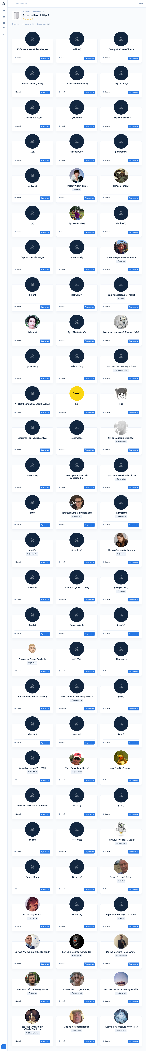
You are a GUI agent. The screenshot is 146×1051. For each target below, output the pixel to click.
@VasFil (122, 298)
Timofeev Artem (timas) (76, 186)
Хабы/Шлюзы (38, 12)
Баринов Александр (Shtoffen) (121, 914)
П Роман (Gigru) (121, 186)
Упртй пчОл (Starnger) (121, 768)
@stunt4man (77, 772)
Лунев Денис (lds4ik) (32, 83)
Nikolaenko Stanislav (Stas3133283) (32, 403)
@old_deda (77, 1030)
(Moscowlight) (77, 625)
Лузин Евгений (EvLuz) (121, 877)
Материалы (28, 24)
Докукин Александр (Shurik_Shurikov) (32, 1028)
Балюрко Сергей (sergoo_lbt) (76, 952)
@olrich (121, 918)
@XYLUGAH (33, 772)
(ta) (32, 223)
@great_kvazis (122, 843)
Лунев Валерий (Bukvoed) (121, 438)
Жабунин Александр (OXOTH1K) (121, 1026)
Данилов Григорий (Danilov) (32, 438)
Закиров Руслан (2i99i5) (77, 587)
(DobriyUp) (77, 877)
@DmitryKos (122, 516)
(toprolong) (76, 550)
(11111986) (77, 839)
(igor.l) (121, 734)
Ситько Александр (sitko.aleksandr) (32, 952)
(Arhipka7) (121, 223)
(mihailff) (32, 587)
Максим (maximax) (121, 117)
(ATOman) (77, 117)
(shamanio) (32, 366)
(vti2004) (76, 659)
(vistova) (77, 805)
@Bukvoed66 (121, 441)
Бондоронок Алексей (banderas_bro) (77, 476)
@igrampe (33, 993)
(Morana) (32, 332)
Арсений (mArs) (77, 223)
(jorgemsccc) (76, 438)
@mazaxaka (77, 516)
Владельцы (43, 24)
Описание (15, 24)
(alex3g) (121, 625)
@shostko (122, 554)
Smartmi (27, 12)
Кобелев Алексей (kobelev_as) (32, 49)
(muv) (32, 512)
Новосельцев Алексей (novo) (121, 257)
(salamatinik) (77, 257)
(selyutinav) (76, 295)
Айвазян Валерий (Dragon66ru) (77, 696)
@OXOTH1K (122, 1030)
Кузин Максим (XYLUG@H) (32, 768)
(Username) (32, 475)
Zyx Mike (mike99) (77, 332)
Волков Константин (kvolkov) (121, 366)
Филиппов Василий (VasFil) (121, 295)
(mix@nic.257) (121, 587)
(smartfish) (77, 914)
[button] (3, 34)
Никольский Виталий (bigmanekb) (121, 989)
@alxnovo (122, 261)
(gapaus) (76, 734)
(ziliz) (121, 403)
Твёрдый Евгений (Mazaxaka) (77, 512)
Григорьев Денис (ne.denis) (32, 659)
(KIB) (76, 403)
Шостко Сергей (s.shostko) (121, 550)
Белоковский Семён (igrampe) (32, 989)
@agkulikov (122, 479)
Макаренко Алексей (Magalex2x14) (121, 332)
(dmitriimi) (32, 734)
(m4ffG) (32, 550)
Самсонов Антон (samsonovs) (121, 952)
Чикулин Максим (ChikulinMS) (32, 805)
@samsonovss (122, 955)
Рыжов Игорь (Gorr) (32, 117)
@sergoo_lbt (77, 955)
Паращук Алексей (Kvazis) (121, 839)
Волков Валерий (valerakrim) (32, 696)
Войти (141, 4)
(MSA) (121, 696)
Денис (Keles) (32, 877)
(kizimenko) (121, 659)
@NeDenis (33, 663)
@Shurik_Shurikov (33, 1033)
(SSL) (32, 151)
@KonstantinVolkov (122, 370)
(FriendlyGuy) (76, 151)
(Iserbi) (32, 625)
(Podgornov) (121, 151)
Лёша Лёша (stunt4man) (77, 768)
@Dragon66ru (77, 700)
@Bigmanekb (121, 993)
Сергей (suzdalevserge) (32, 257)
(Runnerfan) (121, 512)
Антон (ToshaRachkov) (77, 83)
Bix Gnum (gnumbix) (32, 914)
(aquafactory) (121, 83)
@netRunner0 (77, 993)
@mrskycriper (33, 554)
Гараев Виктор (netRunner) (76, 989)
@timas (77, 189)
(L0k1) (121, 805)
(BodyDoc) (32, 186)
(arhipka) (77, 49)
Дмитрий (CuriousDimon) (121, 49)
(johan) (32, 839)
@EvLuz (122, 881)
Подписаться (45, 58)
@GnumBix (33, 918)
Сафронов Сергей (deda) (76, 1026)
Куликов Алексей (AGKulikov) (121, 475)
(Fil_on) (32, 295)
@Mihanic (122, 591)
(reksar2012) (77, 366)
